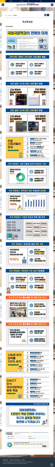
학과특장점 (15, 15)
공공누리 (30, 432)
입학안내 (11, 1)
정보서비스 (22, 1)
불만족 (34, 444)
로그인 (41, 1)
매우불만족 (41, 444)
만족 (23, 444)
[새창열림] (2, 1)
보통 (29, 444)
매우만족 (17, 444)
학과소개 (9, 15)
